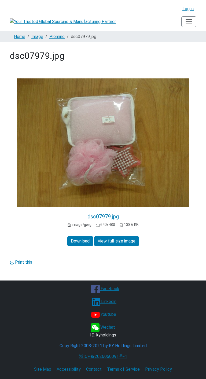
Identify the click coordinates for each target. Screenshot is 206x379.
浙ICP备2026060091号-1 (103, 356)
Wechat (107, 327)
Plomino (57, 36)
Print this (23, 262)
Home (19, 36)
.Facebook (109, 288)
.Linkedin (108, 301)
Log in (188, 8)
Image (37, 36)
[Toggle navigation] (188, 21)
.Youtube (108, 314)
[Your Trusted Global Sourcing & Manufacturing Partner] (63, 21)
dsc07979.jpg (103, 216)
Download (80, 241)
